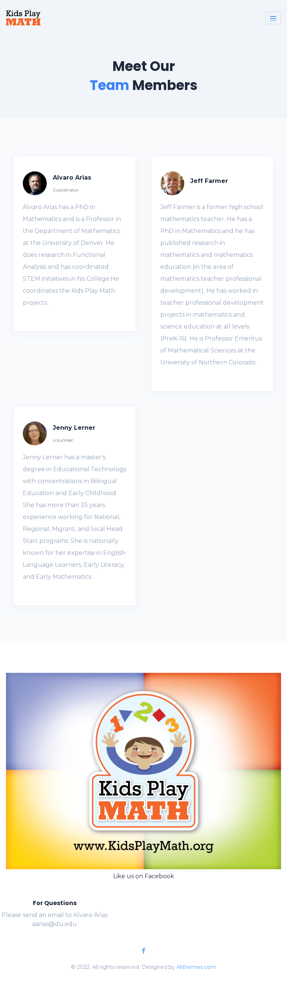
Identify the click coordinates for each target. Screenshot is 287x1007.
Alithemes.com (196, 967)
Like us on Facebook (143, 876)
